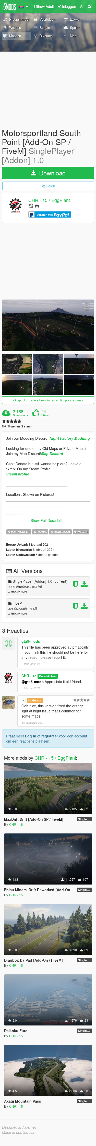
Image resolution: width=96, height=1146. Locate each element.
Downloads (20, 415)
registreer (49, 735)
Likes (45, 415)
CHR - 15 (29, 675)
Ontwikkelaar (47, 676)
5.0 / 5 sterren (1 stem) (17, 426)
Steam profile (17, 473)
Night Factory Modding (70, 438)
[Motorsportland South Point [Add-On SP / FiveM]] (48, 325)
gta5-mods (30, 641)
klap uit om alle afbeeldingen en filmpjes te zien (48, 400)
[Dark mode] (81, 6)
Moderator (34, 700)
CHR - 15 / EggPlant (49, 200)
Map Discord (52, 453)
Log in (30, 735)
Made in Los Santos (18, 1132)
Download (51, 172)
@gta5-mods (32, 681)
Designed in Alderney (19, 1127)
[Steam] (30, 205)
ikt (23, 699)
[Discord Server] (37, 205)
